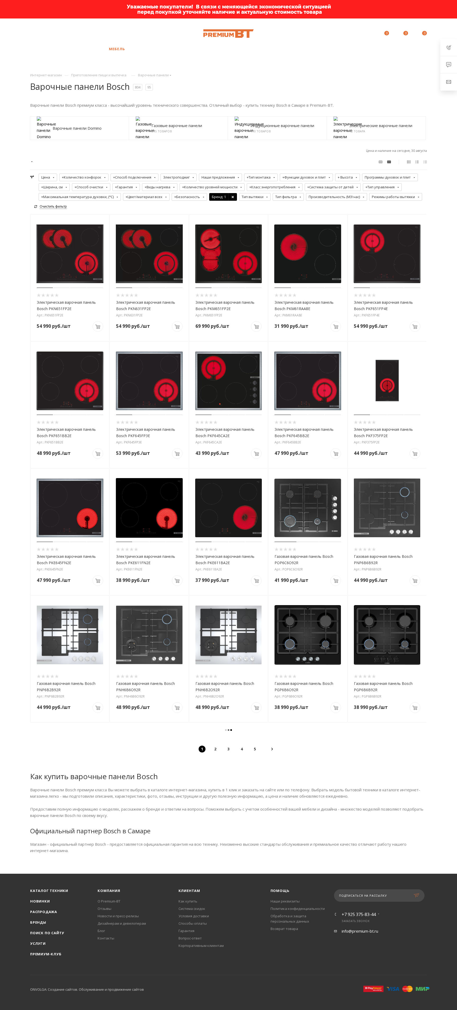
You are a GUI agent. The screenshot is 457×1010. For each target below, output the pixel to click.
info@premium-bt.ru (360, 931)
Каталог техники (49, 890)
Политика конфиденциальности (298, 908)
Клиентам (189, 890)
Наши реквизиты (285, 901)
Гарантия (186, 930)
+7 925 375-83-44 (71, 33)
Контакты (106, 938)
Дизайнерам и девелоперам (122, 923)
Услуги (38, 943)
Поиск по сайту (47, 932)
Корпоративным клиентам (201, 945)
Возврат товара (284, 928)
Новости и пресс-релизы (118, 916)
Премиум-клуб (46, 954)
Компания (109, 890)
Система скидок (192, 908)
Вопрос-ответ (190, 938)
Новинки (40, 901)
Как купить (188, 901)
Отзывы (104, 908)
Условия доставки (194, 916)
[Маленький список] (380, 161)
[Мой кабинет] (362, 34)
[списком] (417, 161)
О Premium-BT (109, 901)
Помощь (280, 890)
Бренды (38, 922)
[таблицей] (425, 161)
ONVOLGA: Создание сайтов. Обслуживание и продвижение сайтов (87, 989)
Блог (101, 930)
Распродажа (43, 911)
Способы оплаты (193, 923)
